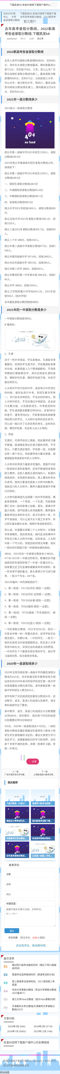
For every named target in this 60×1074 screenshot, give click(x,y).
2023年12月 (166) (43, 1031)
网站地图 (4, 1072)
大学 (14, 16)
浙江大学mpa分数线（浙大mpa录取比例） (34, 999)
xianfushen (12, 38)
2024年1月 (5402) (16, 1031)
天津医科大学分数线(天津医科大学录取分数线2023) (33, 1007)
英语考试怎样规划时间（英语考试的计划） (34, 974)
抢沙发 (40, 38)
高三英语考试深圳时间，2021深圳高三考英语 (33, 983)
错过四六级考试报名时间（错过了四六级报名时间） (34, 966)
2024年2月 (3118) (43, 1026)
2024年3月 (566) (16, 1026)
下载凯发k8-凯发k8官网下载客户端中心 (30, 4)
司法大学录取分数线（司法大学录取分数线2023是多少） (34, 991)
